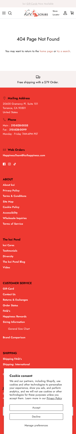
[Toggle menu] (4, 13)
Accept (36, 408)
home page (46, 51)
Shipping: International (16, 364)
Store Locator (56, 12)
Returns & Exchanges (15, 300)
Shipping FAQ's (12, 359)
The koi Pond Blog (14, 262)
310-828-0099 (18, 130)
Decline (36, 417)
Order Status (10, 305)
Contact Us (9, 294)
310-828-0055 (19, 125)
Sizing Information (14, 322)
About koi (9, 185)
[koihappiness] (36, 13)
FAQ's (6, 311)
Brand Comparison (14, 337)
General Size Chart (19, 329)
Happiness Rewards (15, 316)
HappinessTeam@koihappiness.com (24, 155)
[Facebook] (4, 164)
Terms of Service (13, 224)
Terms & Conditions (14, 196)
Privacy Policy (54, 398)
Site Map (8, 202)
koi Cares (8, 245)
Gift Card (8, 289)
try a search (63, 51)
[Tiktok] (14, 164)
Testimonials (10, 251)
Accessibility (10, 213)
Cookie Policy (11, 207)
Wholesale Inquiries (15, 218)
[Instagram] (9, 164)
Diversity (8, 256)
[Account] (64, 13)
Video (6, 267)
